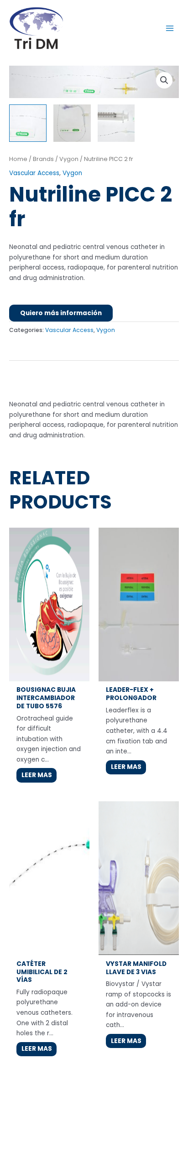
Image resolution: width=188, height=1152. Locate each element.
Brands (43, 159)
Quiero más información (61, 313)
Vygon (68, 159)
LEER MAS (36, 775)
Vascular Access (34, 173)
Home (18, 159)
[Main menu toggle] (170, 28)
